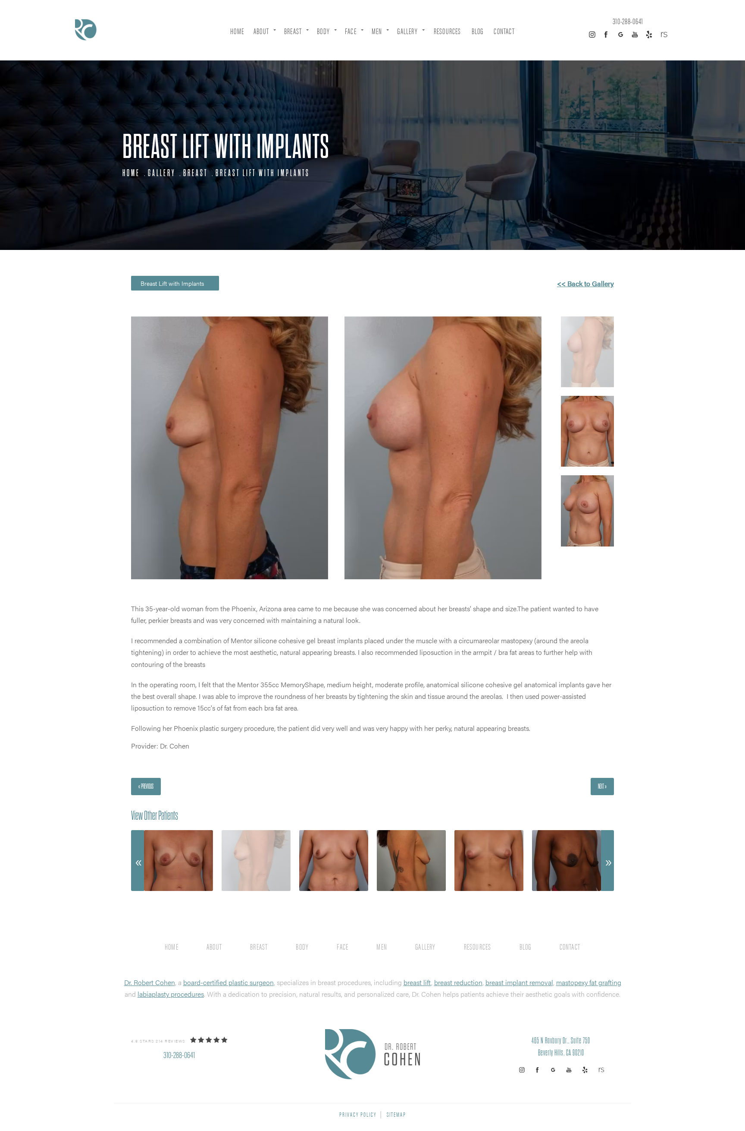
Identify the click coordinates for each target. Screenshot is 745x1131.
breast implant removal (519, 982)
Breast (293, 31)
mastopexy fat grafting (588, 982)
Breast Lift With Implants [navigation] (263, 173)
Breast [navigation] (195, 173)
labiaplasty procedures (171, 994)
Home (237, 31)
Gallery (407, 31)
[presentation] (137, 860)
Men (377, 31)
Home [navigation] (131, 173)
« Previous (145, 786)
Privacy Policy (357, 1113)
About (261, 31)
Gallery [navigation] (161, 173)
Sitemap (396, 1113)
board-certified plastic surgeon (228, 982)
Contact (504, 31)
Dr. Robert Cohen (149, 982)
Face (351, 31)
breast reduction (458, 982)
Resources (447, 31)
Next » (602, 786)
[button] (592, 34)
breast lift (417, 982)
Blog (478, 31)
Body (323, 31)
